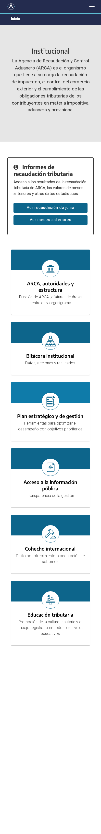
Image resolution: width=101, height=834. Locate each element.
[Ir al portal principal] (11, 6)
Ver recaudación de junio (50, 207)
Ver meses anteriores (50, 219)
